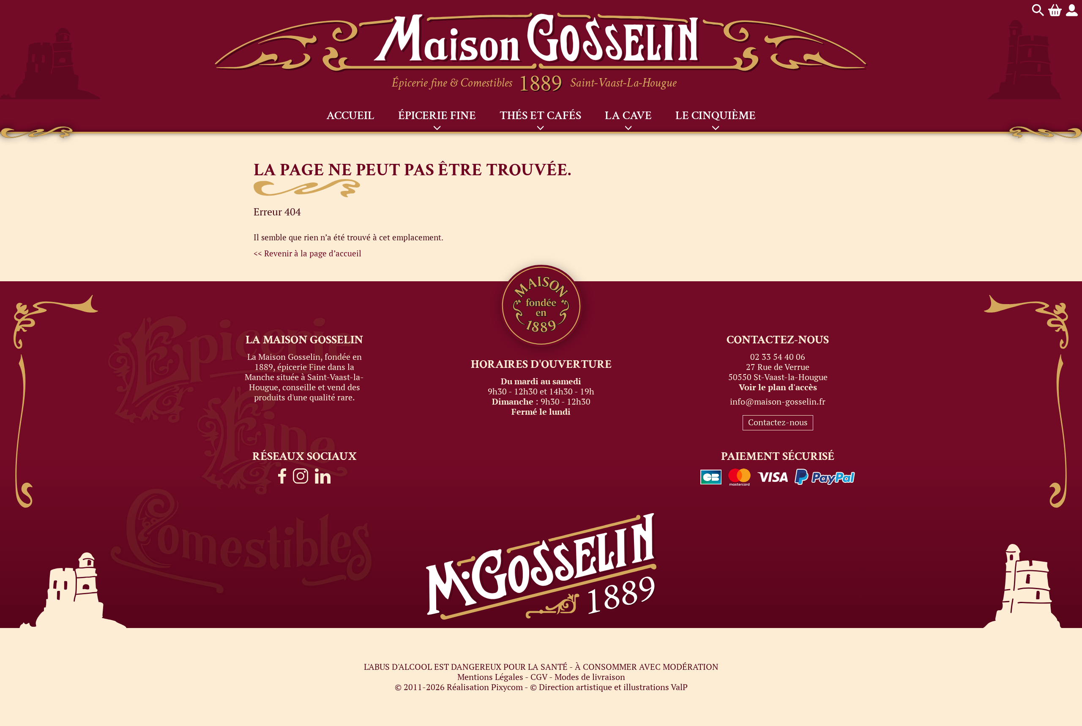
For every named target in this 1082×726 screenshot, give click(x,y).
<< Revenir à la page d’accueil (307, 253)
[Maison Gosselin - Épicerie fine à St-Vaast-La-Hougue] (541, 17)
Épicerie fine (437, 115)
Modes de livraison (590, 676)
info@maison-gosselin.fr (777, 401)
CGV (538, 676)
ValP (679, 687)
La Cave (628, 115)
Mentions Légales (490, 676)
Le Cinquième (715, 115)
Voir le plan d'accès (778, 387)
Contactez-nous (778, 422)
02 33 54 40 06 (777, 356)
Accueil (350, 115)
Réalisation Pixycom (485, 687)
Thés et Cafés (540, 115)
